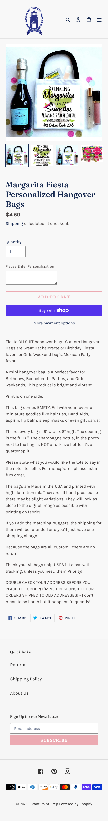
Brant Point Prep (44, 804)
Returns (18, 664)
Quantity (13, 241)
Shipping (14, 223)
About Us (19, 693)
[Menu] (99, 19)
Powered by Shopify (75, 804)
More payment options (54, 323)
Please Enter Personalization (30, 266)
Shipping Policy (26, 679)
